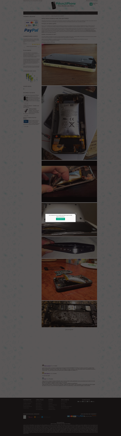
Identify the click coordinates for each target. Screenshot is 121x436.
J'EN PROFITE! (60, 218)
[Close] (75, 214)
